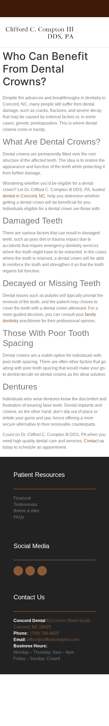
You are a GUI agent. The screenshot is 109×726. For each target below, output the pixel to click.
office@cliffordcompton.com (53, 639)
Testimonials (25, 504)
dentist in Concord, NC (24, 196)
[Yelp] (65, 9)
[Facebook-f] (44, 9)
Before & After (26, 511)
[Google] (54, 9)
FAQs (18, 517)
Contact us (94, 441)
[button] (100, 32)
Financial (22, 498)
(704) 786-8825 (44, 633)
